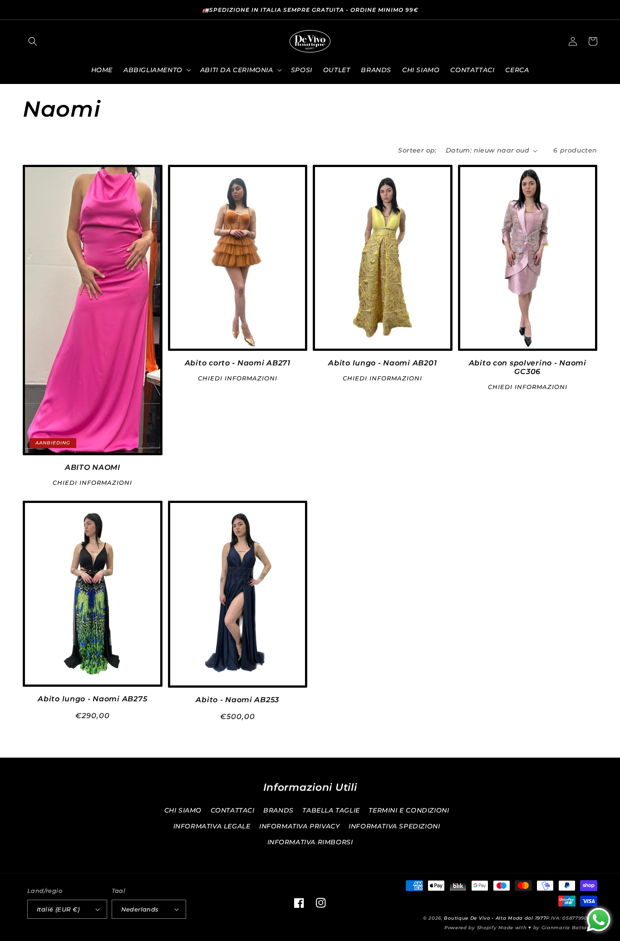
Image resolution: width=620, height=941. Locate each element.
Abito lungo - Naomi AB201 (382, 363)
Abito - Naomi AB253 (237, 699)
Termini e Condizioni (409, 810)
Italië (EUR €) (58, 909)
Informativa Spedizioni (394, 826)
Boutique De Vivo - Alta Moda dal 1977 (495, 918)
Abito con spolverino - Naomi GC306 (527, 367)
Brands (278, 810)
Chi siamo (183, 810)
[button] (33, 41)
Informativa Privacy (299, 826)
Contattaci (233, 810)
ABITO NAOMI (92, 467)
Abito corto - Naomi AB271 (237, 363)
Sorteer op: (417, 150)
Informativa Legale (212, 826)
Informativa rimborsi (310, 842)
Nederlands (140, 909)
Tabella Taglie (330, 810)
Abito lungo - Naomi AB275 (92, 699)
